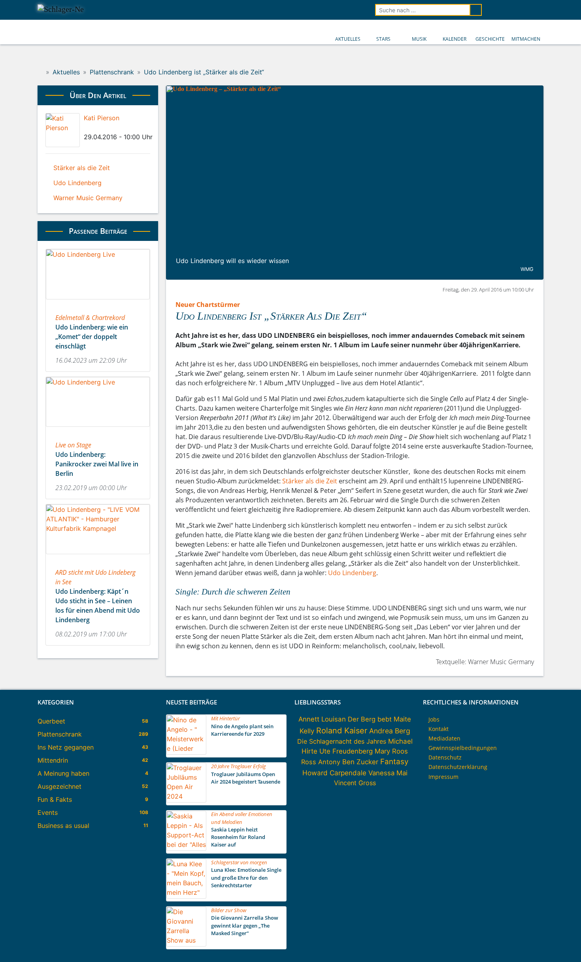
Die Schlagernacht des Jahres (341, 741)
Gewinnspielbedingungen (462, 748)
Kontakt (438, 729)
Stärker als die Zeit (309, 481)
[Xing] (106, 128)
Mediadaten (444, 738)
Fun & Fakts (55, 799)
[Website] (119, 128)
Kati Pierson (101, 118)
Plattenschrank (60, 734)
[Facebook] (86, 128)
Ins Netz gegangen (66, 747)
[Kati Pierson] (62, 130)
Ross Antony (320, 762)
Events (48, 812)
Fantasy (394, 761)
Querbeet (51, 721)
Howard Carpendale (334, 773)
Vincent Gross (355, 783)
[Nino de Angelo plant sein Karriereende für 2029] (186, 752)
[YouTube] (515, 10)
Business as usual (63, 825)
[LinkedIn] (99, 128)
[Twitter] (93, 128)
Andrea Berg (389, 731)
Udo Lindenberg (352, 572)
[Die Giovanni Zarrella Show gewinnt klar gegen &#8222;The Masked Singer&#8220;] (186, 944)
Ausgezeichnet (59, 786)
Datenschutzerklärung (457, 767)
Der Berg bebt (370, 719)
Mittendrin (53, 760)
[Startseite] (40, 72)
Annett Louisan (322, 719)
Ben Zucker (360, 762)
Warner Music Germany (88, 198)
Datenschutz (445, 757)
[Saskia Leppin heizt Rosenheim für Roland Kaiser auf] (186, 848)
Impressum (443, 776)
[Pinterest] (113, 128)
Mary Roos (391, 751)
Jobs (434, 719)
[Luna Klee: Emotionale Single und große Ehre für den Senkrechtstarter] (186, 896)
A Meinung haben (63, 773)
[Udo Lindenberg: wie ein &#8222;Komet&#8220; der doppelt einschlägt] (98, 302)
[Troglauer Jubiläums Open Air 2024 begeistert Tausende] (186, 800)
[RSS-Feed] (537, 10)
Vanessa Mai (387, 773)
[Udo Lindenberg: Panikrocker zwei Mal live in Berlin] (98, 429)
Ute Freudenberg (346, 751)
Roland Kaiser (341, 730)
